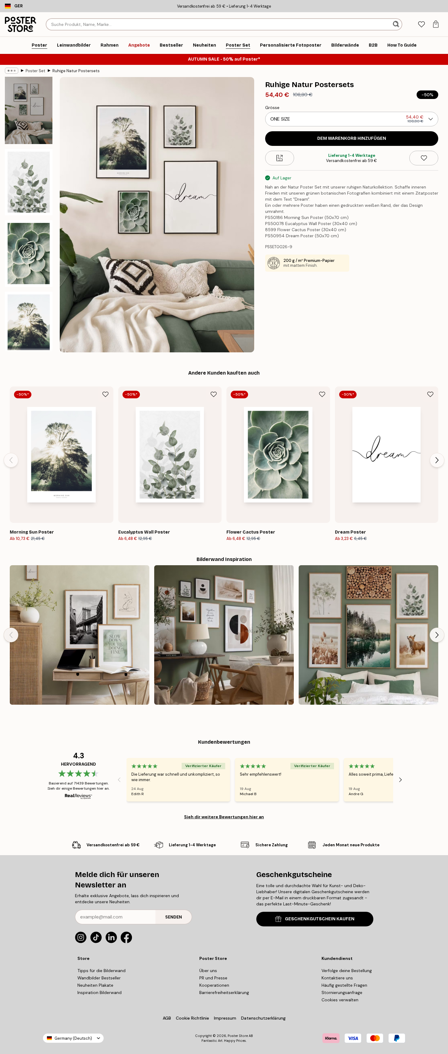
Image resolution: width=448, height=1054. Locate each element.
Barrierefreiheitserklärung (224, 992)
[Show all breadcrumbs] (11, 71)
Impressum (225, 1018)
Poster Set (35, 70)
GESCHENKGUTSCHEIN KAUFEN (319, 919)
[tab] (421, 24)
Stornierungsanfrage (342, 992)
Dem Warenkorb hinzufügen (351, 138)
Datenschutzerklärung (263, 1018)
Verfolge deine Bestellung (347, 970)
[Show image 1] (28, 110)
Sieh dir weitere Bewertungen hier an (224, 817)
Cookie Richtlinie (192, 1018)
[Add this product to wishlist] (423, 158)
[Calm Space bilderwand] (79, 635)
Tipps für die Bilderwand (101, 970)
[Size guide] (279, 158)
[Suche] (396, 24)
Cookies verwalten (340, 1000)
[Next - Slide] (437, 460)
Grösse (272, 107)
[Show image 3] (28, 253)
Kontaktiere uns (337, 978)
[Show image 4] (28, 325)
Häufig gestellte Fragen (344, 985)
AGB (167, 1018)
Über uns (208, 970)
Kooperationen (214, 985)
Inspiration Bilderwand (99, 992)
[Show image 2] (28, 182)
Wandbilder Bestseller (99, 978)
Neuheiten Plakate (95, 985)
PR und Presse (213, 978)
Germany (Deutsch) (73, 1038)
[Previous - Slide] (11, 460)
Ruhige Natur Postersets (76, 70)
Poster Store (238, 1036)
